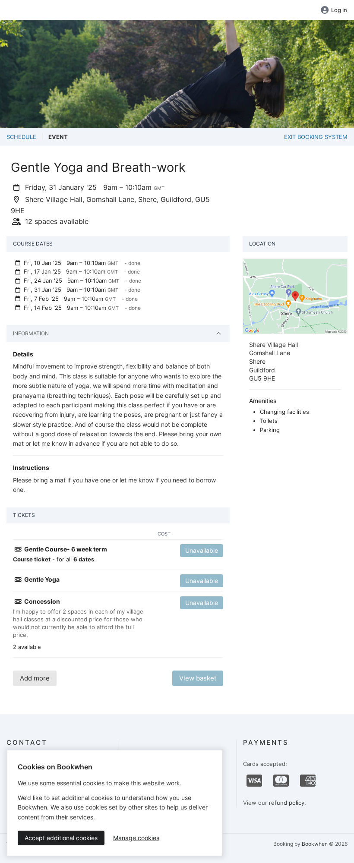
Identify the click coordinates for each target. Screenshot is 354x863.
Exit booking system (316, 136)
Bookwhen (315, 844)
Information (31, 333)
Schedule (21, 136)
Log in (339, 9)
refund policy (286, 802)
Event (58, 136)
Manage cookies (136, 837)
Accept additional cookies (61, 837)
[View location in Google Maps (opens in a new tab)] (295, 295)
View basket (197, 678)
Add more (35, 678)
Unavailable (201, 550)
